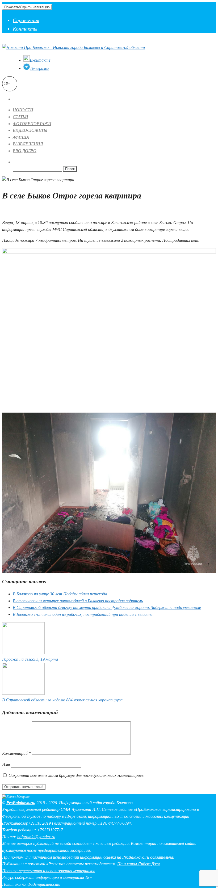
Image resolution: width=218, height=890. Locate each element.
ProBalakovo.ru (20, 802)
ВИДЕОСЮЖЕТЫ (30, 130)
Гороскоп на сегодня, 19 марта (30, 659)
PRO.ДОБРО (24, 151)
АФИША (21, 137)
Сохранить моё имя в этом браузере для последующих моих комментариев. (77, 775)
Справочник (26, 20)
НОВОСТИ (23, 110)
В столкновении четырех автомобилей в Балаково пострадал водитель (78, 601)
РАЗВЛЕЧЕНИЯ (28, 144)
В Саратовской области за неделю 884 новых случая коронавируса (62, 700)
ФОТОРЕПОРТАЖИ (32, 123)
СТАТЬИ (20, 117)
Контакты (25, 29)
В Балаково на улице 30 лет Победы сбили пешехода (60, 594)
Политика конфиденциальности (31, 884)
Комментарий (16, 753)
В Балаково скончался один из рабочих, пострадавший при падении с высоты (83, 614)
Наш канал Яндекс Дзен (138, 864)
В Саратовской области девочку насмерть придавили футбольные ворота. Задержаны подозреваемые (107, 607)
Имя (6, 764)
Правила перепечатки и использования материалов (48, 870)
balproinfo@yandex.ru (36, 836)
